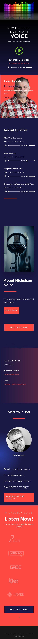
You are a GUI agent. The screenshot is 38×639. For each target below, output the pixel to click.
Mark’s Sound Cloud (19, 384)
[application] (19, 67)
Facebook (7, 384)
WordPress (20, 636)
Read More (11, 310)
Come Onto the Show (11, 374)
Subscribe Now (19, 327)
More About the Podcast (14, 497)
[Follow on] (5, 318)
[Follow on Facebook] (19, 617)
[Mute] (24, 68)
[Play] (8, 67)
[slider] (28, 68)
